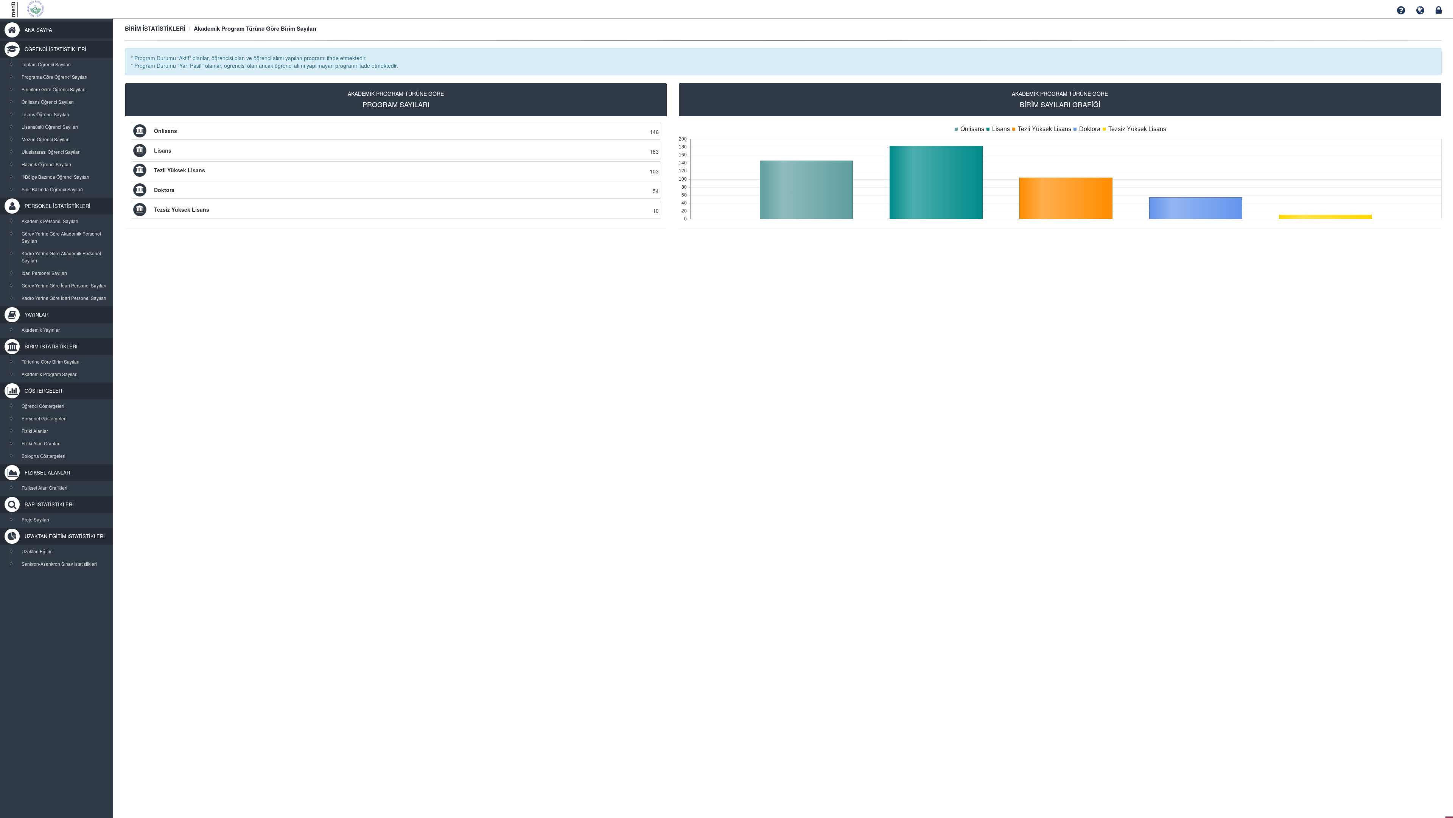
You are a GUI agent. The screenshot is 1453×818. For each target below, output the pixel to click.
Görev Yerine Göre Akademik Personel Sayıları (61, 237)
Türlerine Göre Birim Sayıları (50, 361)
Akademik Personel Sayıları (50, 221)
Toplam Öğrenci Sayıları (46, 64)
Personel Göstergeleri (44, 418)
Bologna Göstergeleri (43, 456)
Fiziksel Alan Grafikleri (44, 487)
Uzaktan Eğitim (37, 551)
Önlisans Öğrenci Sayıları (48, 101)
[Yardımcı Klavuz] (1401, 10)
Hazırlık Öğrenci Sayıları (46, 164)
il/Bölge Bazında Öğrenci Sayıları (55, 176)
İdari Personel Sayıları (44, 273)
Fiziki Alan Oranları (41, 443)
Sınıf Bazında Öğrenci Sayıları (52, 189)
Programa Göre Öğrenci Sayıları (54, 76)
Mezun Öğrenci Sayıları (46, 139)
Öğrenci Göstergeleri (43, 406)
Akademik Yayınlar (41, 329)
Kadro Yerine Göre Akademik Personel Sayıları (61, 257)
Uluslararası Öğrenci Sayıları (51, 151)
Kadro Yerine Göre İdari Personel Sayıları (64, 298)
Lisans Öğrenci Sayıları (45, 114)
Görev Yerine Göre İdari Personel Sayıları (64, 285)
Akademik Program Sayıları (50, 374)
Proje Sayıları (35, 519)
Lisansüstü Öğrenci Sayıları (50, 126)
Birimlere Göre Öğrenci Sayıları (54, 89)
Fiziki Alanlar (35, 431)
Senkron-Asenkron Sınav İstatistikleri (59, 563)
